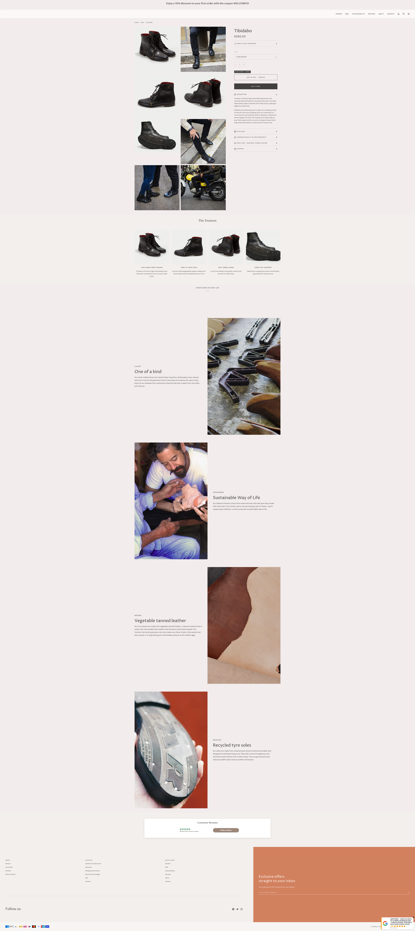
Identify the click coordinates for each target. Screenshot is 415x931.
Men (142, 22)
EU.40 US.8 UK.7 (241, 57)
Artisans (8, 871)
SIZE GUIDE (241, 131)
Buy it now (255, 86)
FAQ (86, 878)
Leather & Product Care (93, 863)
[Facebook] (233, 909)
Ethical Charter (10, 874)
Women (167, 863)
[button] (339, 14)
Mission (8, 863)
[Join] (407, 892)
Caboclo (375, 926)
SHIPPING (240, 149)
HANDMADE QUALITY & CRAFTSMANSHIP (251, 137)
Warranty (88, 867)
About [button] (7, 860)
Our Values (9, 867)
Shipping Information (92, 871)
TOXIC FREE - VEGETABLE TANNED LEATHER (252, 143)
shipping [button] (88, 860)
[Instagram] (242, 909)
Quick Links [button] (170, 860)
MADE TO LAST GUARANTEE (246, 43)
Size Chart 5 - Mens (242, 72)
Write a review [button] (225, 830)
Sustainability (170, 871)
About (167, 878)
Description (241, 94)
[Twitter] (237, 909)
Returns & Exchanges (92, 874)
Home (137, 22)
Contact (88, 881)
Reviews (168, 874)
